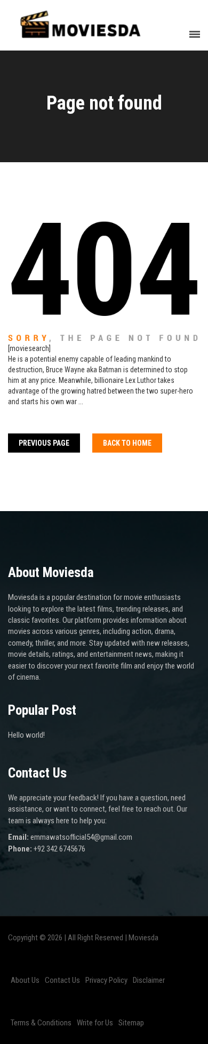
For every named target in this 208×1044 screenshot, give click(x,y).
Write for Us (95, 1023)
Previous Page (44, 443)
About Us (25, 980)
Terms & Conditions (41, 1023)
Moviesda (143, 937)
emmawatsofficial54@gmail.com (81, 837)
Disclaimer (149, 980)
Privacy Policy (106, 980)
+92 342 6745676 (59, 849)
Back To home (127, 443)
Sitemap (131, 1023)
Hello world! (26, 735)
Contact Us (62, 980)
